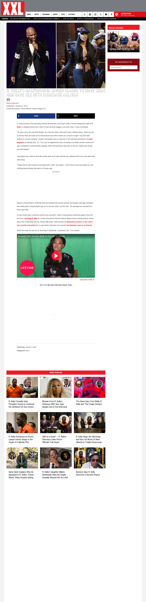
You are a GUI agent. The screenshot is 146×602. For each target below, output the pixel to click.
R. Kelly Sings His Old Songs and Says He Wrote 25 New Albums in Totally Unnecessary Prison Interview (89, 439)
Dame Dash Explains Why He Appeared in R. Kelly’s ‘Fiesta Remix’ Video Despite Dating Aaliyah (21, 475)
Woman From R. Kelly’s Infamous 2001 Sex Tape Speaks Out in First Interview (54, 404)
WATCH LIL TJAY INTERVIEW (85, 19)
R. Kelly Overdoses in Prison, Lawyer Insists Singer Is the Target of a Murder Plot (21, 439)
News (29, 14)
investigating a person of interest (79, 225)
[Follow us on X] (100, 14)
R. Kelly (34, 347)
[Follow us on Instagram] (95, 14)
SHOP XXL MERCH (68, 19)
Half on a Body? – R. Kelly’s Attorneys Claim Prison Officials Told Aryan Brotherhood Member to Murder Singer (54, 439)
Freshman (45, 14)
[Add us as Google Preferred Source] (90, 14)
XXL (90, 280)
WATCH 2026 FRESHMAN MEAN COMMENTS (47, 19)
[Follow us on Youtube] (106, 14)
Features (71, 14)
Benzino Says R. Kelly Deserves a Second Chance (88, 473)
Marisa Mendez (12, 103)
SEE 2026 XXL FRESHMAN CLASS (20, 19)
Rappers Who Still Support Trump (123, 49)
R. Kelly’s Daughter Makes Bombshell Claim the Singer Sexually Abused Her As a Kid (55, 475)
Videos (55, 14)
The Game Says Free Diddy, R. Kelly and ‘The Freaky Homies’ (89, 402)
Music (37, 14)
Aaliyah (28, 347)
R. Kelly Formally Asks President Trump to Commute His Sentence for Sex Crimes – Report (22, 404)
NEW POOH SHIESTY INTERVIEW (106, 19)
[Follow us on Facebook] (111, 14)
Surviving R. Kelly (30, 218)
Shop (63, 14)
